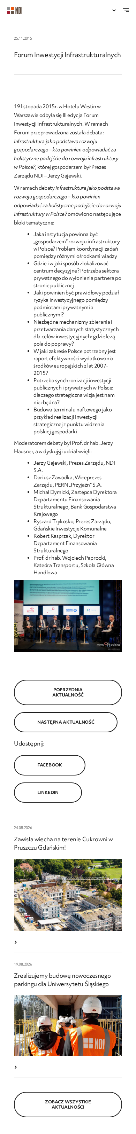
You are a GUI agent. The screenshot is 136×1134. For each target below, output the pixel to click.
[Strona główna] (18, 10)
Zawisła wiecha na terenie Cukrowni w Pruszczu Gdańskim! (63, 843)
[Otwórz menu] (114, 10)
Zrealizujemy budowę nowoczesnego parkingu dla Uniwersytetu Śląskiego (62, 979)
